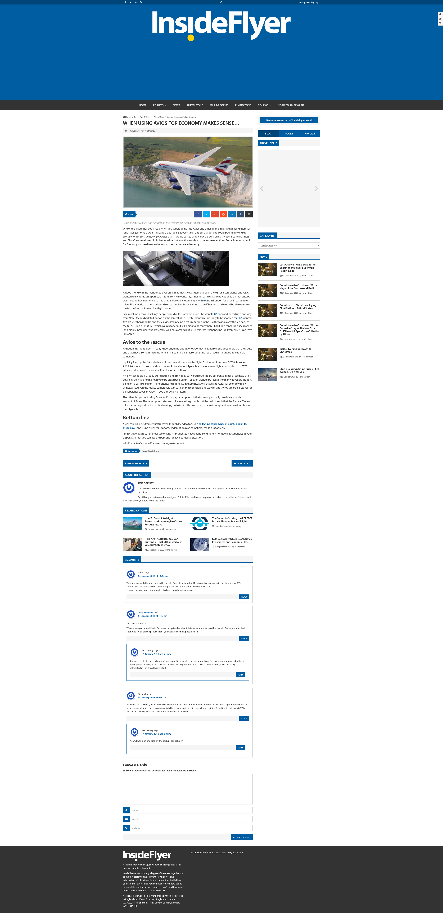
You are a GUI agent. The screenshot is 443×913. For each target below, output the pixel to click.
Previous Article (137, 463)
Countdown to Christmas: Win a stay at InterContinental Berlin (298, 286)
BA (205, 300)
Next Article (241, 463)
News (263, 256)
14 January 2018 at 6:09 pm (152, 697)
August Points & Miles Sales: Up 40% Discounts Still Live (281, 214)
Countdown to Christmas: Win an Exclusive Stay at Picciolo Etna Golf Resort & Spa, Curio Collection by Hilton (300, 329)
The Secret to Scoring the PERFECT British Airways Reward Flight (232, 519)
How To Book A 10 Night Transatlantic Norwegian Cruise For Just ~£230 (163, 521)
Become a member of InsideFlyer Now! (289, 120)
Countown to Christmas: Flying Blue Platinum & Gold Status (298, 306)
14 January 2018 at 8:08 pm (156, 733)
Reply (244, 596)
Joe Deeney (146, 483)
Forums (310, 133)
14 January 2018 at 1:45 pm (152, 615)
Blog (268, 133)
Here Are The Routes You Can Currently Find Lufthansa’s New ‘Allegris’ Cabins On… (163, 542)
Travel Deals (268, 143)
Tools (289, 133)
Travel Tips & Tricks (150, 451)
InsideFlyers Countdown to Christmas (295, 350)
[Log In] (440, 23)
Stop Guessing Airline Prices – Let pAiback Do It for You (299, 370)
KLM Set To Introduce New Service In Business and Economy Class (232, 540)
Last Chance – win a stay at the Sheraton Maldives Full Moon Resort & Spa (297, 267)
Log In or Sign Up (309, 2)
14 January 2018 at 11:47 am (153, 575)
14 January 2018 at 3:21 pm (156, 653)
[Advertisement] (221, 74)
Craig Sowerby (145, 612)
